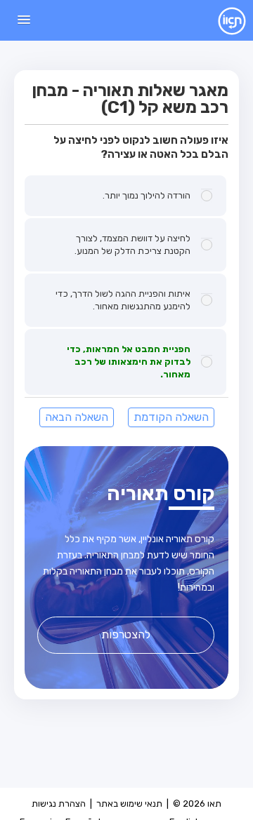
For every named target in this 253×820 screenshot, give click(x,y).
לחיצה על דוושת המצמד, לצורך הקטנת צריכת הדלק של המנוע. (132, 244)
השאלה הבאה (76, 417)
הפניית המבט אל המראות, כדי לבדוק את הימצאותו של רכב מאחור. (128, 361)
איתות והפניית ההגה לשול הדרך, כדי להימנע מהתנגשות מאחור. (123, 299)
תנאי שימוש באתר (129, 803)
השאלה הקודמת (171, 417)
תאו (221, 20)
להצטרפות (125, 634)
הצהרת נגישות (59, 803)
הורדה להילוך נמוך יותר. (146, 195)
